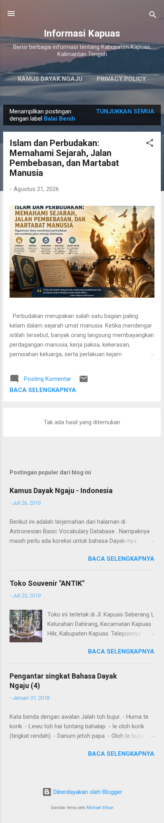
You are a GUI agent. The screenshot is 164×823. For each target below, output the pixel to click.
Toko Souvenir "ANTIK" (47, 583)
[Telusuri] (153, 16)
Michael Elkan (99, 807)
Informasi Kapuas (82, 33)
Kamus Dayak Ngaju (50, 78)
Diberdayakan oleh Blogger (87, 792)
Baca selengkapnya (43, 390)
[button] (149, 144)
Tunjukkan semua (125, 111)
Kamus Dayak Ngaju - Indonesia (61, 490)
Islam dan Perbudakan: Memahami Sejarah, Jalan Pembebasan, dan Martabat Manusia (64, 158)
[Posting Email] (83, 381)
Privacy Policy (121, 78)
